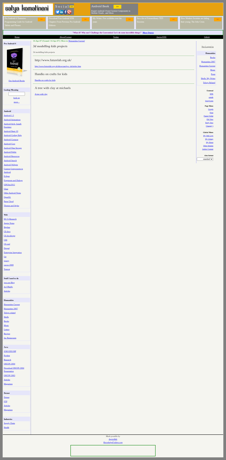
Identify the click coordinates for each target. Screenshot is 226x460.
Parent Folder (208, 116)
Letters (6, 329)
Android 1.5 (9, 115)
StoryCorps (209, 101)
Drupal (7, 248)
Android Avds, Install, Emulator (13, 125)
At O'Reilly (8, 287)
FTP (5, 401)
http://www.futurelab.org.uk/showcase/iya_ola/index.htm (58, 66)
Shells (6, 317)
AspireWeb (113, 439)
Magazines (8, 384)
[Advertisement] (180, 9)
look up (16, 98)
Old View (210, 119)
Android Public (10, 152)
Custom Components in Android (13, 170)
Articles (7, 291)
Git (5, 257)
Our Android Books (17, 81)
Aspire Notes (9, 223)
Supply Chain (9, 423)
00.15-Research (10, 219)
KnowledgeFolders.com (113, 442)
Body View (209, 123)
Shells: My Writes (208, 78)
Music (6, 325)
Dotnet (6, 397)
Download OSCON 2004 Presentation (14, 369)
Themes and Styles (11, 206)
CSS (5, 240)
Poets (213, 74)
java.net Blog (9, 283)
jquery (6, 261)
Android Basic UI (11, 131)
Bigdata (7, 227)
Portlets (7, 355)
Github (207, 37)
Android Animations (12, 120)
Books (6, 321)
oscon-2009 (9, 265)
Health (6, 427)
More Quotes (148, 33)
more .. (17, 102)
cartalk (211, 97)
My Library (209, 139)
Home (17, 37)
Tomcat (7, 269)
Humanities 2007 (11, 309)
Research (7, 360)
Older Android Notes (12, 193)
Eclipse (7, 176)
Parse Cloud (9, 201)
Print (211, 113)
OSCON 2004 (9, 364)
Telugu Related (209, 83)
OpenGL (7, 197)
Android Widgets (11, 165)
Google (210, 109)
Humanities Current (12, 304)
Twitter (116, 37)
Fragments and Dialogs (13, 180)
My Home (209, 142)
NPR (211, 94)
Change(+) (209, 126)
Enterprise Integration (13, 252)
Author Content (207, 149)
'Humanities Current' (76, 41)
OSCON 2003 (9, 375)
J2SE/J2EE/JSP (10, 351)
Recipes (7, 334)
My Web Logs (208, 136)
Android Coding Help (13, 135)
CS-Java (7, 231)
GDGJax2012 (9, 185)
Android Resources (11, 156)
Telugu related (10, 313)
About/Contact (66, 37)
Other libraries (208, 146)
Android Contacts (11, 139)
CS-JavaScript (9, 236)
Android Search (10, 160)
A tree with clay (41, 94)
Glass (6, 189)
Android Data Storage (13, 148)
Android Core (9, 144)
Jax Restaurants (10, 338)
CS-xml (7, 244)
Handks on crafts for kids (45, 80)
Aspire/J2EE (161, 37)
